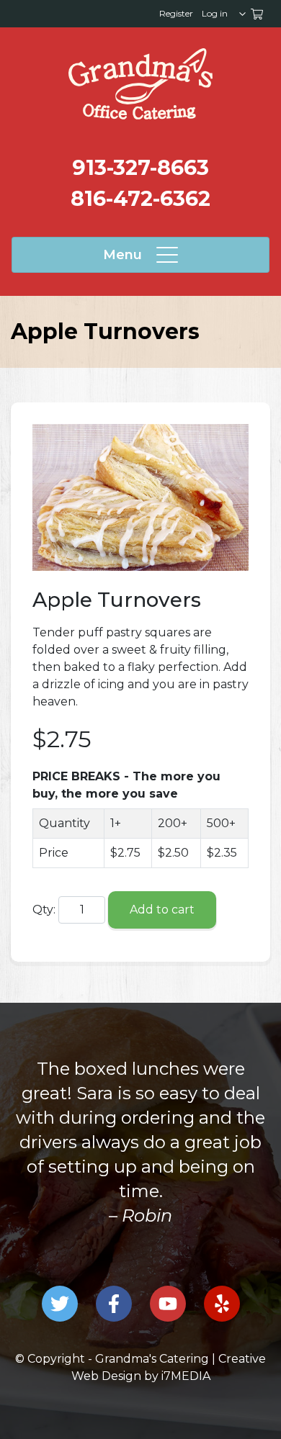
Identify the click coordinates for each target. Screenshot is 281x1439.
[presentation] (140, 84)
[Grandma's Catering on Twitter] (60, 1304)
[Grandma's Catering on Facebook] (114, 1304)
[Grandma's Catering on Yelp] (222, 1304)
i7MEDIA (185, 1376)
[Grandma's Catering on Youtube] (168, 1304)
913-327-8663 (140, 167)
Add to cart (162, 909)
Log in (215, 13)
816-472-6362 (140, 198)
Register (176, 13)
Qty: (43, 909)
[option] (140, 1142)
